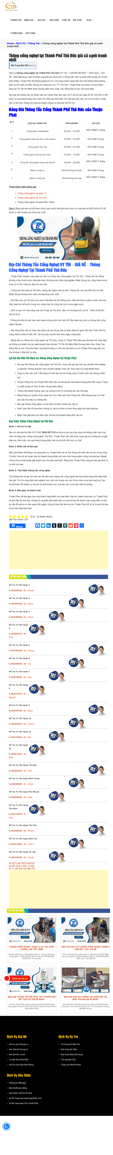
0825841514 (16, 634)
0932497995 (16, 650)
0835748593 (16, 677)
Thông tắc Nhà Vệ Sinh (71, 1065)
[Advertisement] (58, 551)
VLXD (89, 20)
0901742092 (16, 737)
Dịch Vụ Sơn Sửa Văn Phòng (21, 1065)
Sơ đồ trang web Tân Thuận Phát (23, 1103)
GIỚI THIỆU (30, 33)
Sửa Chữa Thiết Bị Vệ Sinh (20, 1093)
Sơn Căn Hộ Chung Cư (18, 1049)
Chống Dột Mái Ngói (17, 1083)
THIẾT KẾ (66, 20)
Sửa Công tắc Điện (69, 1049)
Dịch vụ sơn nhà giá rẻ (18, 1044)
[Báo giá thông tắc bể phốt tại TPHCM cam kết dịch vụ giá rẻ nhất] (32, 980)
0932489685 (16, 617)
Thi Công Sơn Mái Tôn (70, 1044)
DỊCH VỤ (41, 20)
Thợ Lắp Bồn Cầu (68, 1059)
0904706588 (16, 857)
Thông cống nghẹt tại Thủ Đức (32, 197)
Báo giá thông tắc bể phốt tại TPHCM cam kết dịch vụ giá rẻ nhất (32, 998)
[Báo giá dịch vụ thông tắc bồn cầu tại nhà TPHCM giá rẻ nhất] (85, 980)
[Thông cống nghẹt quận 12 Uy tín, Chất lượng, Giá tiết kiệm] (32, 930)
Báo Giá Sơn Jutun (17, 1054)
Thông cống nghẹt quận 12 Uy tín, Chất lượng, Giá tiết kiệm (31, 948)
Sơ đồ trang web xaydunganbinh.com (25, 1098)
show (32, 65)
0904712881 (16, 844)
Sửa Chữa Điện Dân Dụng (72, 1054)
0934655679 (16, 724)
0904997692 (16, 604)
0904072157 (16, 754)
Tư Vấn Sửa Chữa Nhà (18, 1059)
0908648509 (16, 797)
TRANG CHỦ (15, 20)
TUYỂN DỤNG (16, 33)
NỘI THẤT (77, 20)
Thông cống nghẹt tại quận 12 (31, 193)
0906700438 (16, 711)
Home (10, 43)
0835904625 (16, 590)
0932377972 (16, 694)
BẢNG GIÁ (28, 20)
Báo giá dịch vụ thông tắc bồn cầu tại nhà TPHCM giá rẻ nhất (85, 998)
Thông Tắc (34, 43)
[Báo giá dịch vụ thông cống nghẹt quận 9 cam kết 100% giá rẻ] (85, 930)
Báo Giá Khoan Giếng (18, 1088)
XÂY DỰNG (54, 20)
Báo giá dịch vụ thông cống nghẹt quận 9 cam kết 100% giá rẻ (85, 948)
